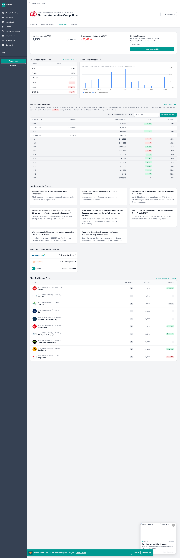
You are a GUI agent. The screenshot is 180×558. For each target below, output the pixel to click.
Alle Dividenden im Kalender (166, 278)
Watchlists (9, 17)
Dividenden (62, 24)
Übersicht (33, 24)
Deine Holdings (47, 24)
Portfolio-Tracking (12, 13)
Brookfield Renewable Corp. (48, 319)
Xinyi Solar (42, 358)
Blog (3, 52)
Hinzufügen (168, 14)
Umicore (41, 304)
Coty (39, 312)
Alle (68, 60)
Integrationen (10, 36)
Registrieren (13, 61)
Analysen (74, 24)
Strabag (41, 289)
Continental (42, 350)
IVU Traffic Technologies (46, 335)
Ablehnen (136, 553)
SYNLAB (41, 297)
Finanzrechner (11, 40)
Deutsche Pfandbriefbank (47, 342)
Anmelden (13, 65)
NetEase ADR (42, 327)
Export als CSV (170, 104)
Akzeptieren (146, 553)
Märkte (8, 27)
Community (10, 45)
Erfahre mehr (81, 553)
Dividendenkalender (13, 31)
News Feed (10, 22)
